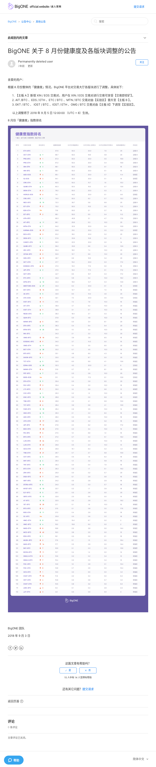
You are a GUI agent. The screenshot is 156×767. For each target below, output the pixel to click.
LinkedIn (21, 648)
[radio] (68, 670)
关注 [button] (142, 62)
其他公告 (41, 21)
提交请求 (139, 6)
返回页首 (13, 701)
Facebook (10, 648)
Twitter (15, 648)
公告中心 (26, 21)
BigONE (12, 21)
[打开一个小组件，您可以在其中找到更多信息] (14, 760)
